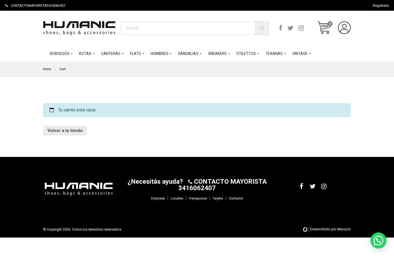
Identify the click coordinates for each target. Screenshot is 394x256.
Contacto (236, 198)
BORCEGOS (59, 53)
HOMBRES (159, 53)
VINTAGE (299, 53)
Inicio (47, 69)
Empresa (158, 198)
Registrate (381, 5)
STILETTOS (246, 53)
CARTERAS (110, 53)
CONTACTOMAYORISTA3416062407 (38, 5)
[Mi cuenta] (344, 27)
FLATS (135, 53)
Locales (177, 198)
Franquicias (198, 198)
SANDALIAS (188, 53)
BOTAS (85, 53)
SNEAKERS (217, 53)
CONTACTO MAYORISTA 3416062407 (222, 185)
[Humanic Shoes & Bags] (79, 28)
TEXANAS (274, 53)
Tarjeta (218, 198)
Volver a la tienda (65, 130)
